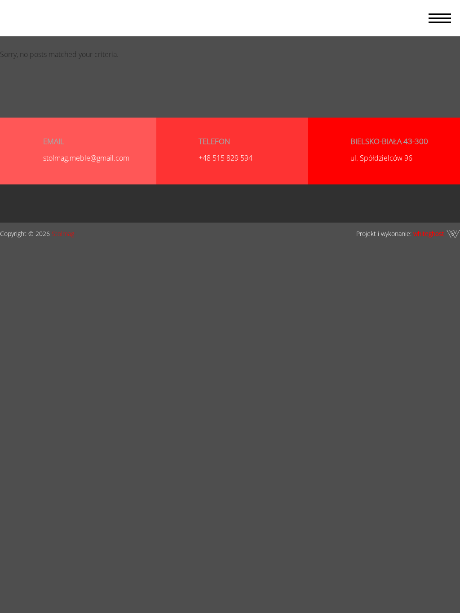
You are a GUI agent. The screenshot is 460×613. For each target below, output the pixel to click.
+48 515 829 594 (225, 158)
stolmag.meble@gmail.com (86, 158)
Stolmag (63, 233)
